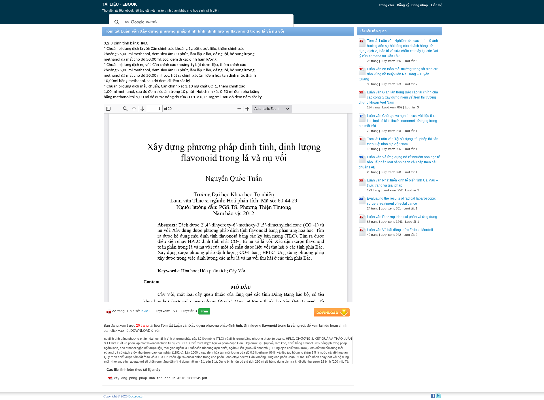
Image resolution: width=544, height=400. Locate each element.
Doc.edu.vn (136, 396)
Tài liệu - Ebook (119, 4)
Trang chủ (386, 5)
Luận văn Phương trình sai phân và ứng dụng (402, 217)
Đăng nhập (419, 5)
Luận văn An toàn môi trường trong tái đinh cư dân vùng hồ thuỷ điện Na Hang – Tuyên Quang (398, 74)
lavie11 (146, 311)
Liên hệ (436, 5)
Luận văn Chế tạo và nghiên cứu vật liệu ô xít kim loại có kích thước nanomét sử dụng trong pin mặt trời (398, 121)
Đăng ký (403, 5)
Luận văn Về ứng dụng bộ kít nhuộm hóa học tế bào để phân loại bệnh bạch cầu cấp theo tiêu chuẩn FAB (399, 162)
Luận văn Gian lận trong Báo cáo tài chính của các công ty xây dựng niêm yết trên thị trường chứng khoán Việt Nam (398, 97)
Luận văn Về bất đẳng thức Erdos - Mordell (400, 230)
